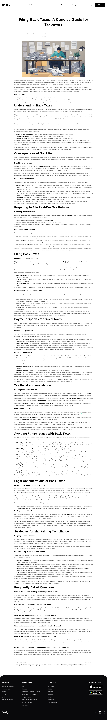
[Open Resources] (68, 5)
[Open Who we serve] (48, 5)
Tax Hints (53, 27)
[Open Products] (35, 5)
